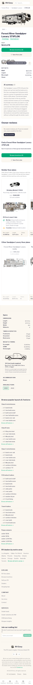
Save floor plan (17, 54)
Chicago (10, 558)
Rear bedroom (15, 39)
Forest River (5, 8)
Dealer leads (5, 611)
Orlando (24, 556)
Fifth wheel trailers (7, 475)
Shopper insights (6, 621)
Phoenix (9, 556)
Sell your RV (5, 580)
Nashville (23, 558)
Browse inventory (6, 577)
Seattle (16, 558)
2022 (12, 388)
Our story (4, 599)
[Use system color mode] (13, 654)
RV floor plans (5, 573)
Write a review (9, 134)
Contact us (20, 667)
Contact (4, 602)
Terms (24, 674)
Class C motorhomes (8, 449)
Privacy (19, 674)
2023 (6, 388)
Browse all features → (7, 423)
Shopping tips (5, 586)
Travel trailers (6, 506)
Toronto (3, 561)
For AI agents (12, 674)
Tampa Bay (17, 556)
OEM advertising (6, 618)
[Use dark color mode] (19, 654)
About (3, 596)
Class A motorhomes (8, 404)
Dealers (3, 583)
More (30, 683)
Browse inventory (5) (16, 50)
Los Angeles (5, 553)
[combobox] (22, 2)
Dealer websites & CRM (8, 615)
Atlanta (3, 556)
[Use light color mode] (16, 654)
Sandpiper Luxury (17, 8)
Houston (26, 553)
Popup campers (6, 530)
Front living (5, 39)
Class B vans (5, 428)
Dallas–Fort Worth (16, 553)
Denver (3, 558)
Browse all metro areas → (16, 561)
